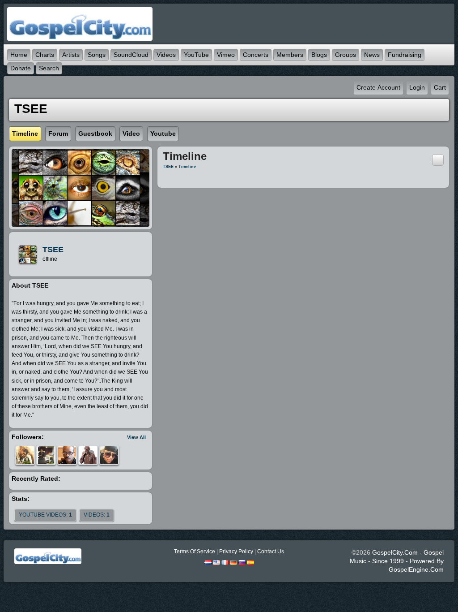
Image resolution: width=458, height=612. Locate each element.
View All (136, 437)
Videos (166, 54)
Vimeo (226, 54)
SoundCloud (131, 54)
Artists (71, 54)
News (372, 54)
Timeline (187, 166)
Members (289, 54)
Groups (345, 54)
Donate (20, 68)
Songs (97, 54)
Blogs (319, 54)
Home (18, 54)
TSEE (53, 249)
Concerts (255, 54)
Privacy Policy (236, 551)
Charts (44, 54)
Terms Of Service (194, 551)
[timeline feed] (438, 159)
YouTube (196, 54)
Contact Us (270, 551)
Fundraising (404, 54)
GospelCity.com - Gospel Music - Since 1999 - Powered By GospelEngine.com (397, 561)
